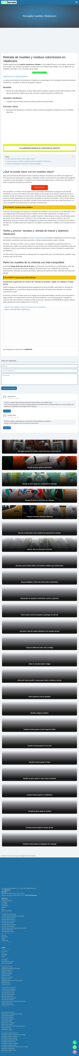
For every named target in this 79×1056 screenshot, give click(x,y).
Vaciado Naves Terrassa (8, 919)
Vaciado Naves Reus (7, 930)
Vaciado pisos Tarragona (9, 998)
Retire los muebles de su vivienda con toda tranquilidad (24, 164)
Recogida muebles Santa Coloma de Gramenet (15, 1047)
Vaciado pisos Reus (7, 1003)
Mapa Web (5, 937)
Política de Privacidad (8, 961)
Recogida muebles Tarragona (10, 1043)
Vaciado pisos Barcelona (9, 987)
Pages (3, 938)
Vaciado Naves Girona (8, 931)
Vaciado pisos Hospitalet (8, 989)
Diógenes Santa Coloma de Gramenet (12, 980)
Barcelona (4, 951)
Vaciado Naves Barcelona (9, 914)
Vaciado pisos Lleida (7, 996)
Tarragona (4, 954)
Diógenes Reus (6, 982)
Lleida (3, 956)
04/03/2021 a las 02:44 (13, 417)
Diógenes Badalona (7, 970)
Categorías (5, 940)
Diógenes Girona (6, 984)
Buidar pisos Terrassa (8, 1017)
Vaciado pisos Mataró (8, 999)
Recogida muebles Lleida (9, 1041)
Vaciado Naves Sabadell (8, 921)
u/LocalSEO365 (11, 309)
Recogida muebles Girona (9, 1050)
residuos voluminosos (36, 238)
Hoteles (4, 907)
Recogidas (4, 904)
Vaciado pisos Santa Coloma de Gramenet (14, 1001)
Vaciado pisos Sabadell (8, 994)
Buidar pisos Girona (7, 1029)
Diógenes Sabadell (7, 973)
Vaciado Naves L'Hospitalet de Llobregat (13, 916)
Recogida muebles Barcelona (10, 1033)
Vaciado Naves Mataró (8, 926)
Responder (7, 411)
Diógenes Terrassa (7, 972)
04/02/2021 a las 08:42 (13, 398)
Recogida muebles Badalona (10, 1036)
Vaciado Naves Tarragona (9, 924)
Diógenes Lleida (6, 975)
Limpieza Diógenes (7, 900)
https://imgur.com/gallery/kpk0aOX (15, 76)
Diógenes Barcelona (7, 967)
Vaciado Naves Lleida (7, 923)
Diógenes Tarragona (7, 977)
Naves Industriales (7, 911)
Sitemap (4, 935)
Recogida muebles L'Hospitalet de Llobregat (14, 1034)
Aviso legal (4, 960)
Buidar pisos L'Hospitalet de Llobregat (12, 1014)
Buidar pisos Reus (6, 1028)
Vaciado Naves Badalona (9, 918)
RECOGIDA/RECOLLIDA (39, 73)
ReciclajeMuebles (24, 309)
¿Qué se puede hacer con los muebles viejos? (21, 159)
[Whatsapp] (75, 1047)
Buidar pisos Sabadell (8, 1019)
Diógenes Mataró (6, 979)
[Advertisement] (39, 41)
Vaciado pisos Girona (8, 1005)
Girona (3, 953)
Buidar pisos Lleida (7, 1021)
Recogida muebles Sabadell (9, 1040)
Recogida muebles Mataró (9, 1045)
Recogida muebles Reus (8, 1048)
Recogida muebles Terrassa (9, 1038)
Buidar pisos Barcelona (8, 1012)
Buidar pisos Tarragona (8, 1022)
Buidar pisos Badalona (8, 1015)
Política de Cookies (7, 963)
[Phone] (75, 1042)
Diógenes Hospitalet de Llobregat (11, 968)
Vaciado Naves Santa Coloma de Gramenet (14, 928)
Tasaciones (5, 905)
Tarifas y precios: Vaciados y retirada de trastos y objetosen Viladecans (28, 161)
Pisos (3, 909)
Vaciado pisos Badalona (8, 991)
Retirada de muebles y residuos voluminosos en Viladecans (25, 307)
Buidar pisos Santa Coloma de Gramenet (13, 1026)
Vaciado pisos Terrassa (8, 992)
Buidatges (4, 902)
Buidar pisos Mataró (7, 1024)
